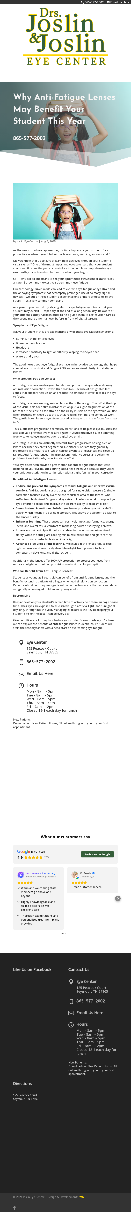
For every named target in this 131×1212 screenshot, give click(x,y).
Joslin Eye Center (27, 241)
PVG (81, 1197)
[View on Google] (74, 874)
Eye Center (37, 642)
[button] (13, 898)
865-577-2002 (29, 138)
